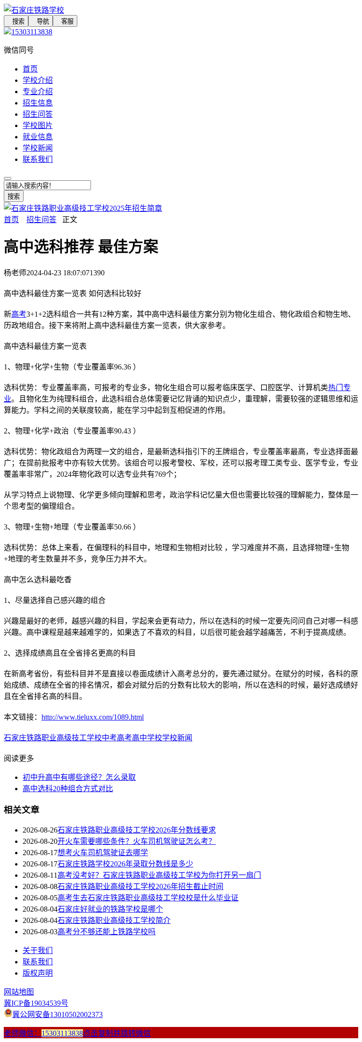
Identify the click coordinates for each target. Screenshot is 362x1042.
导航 (40, 21)
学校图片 (38, 125)
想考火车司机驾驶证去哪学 (103, 853)
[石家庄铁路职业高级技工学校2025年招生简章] (83, 208)
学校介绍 (38, 80)
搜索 (16, 21)
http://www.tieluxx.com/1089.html (92, 717)
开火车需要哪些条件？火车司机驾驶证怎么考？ (137, 841)
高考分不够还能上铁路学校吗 (107, 932)
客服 (65, 21)
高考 (18, 314)
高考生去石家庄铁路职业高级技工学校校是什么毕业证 (148, 898)
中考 (109, 738)
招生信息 (38, 103)
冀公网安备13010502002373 (57, 1014)
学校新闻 (38, 148)
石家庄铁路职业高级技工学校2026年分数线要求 (137, 830)
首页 (30, 69)
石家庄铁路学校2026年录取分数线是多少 (125, 864)
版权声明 (38, 973)
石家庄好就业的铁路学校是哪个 (110, 909)
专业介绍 (38, 92)
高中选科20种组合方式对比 (68, 789)
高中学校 (147, 738)
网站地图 (19, 992)
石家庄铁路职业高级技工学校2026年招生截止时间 (140, 886)
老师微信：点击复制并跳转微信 (77, 1033)
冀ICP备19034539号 (36, 1003)
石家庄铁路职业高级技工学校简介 (114, 920)
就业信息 (38, 137)
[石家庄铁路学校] (181, 9)
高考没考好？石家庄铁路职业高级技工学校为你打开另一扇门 (159, 875)
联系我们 (38, 159)
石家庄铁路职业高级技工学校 (53, 738)
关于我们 (38, 950)
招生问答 (38, 114)
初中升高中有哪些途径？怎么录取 (79, 777)
